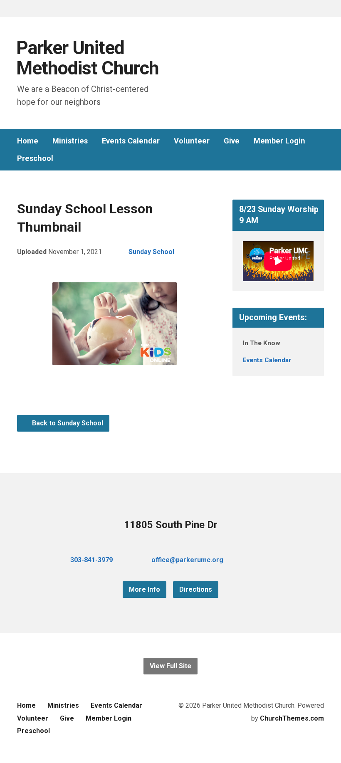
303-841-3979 (91, 560)
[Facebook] (253, 560)
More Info (144, 589)
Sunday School (151, 252)
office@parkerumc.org (187, 560)
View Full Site (170, 666)
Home (27, 141)
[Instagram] (280, 560)
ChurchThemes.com (292, 718)
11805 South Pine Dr (170, 525)
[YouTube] (266, 560)
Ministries (70, 141)
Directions (195, 589)
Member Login (279, 141)
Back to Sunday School (66, 423)
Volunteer (192, 141)
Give (232, 141)
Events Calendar (131, 141)
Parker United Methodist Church (87, 58)
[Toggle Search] (20, 9)
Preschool (35, 158)
